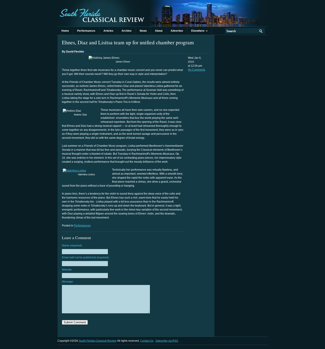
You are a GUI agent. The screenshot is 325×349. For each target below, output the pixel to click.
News (143, 30)
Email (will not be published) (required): (85, 257)
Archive (127, 30)
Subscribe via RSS (166, 340)
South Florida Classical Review (101, 13)
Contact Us (146, 340)
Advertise (177, 30)
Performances (86, 30)
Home (65, 30)
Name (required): (72, 245)
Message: (68, 281)
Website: (67, 269)
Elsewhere (198, 30)
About (158, 30)
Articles (108, 30)
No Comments (196, 69)
